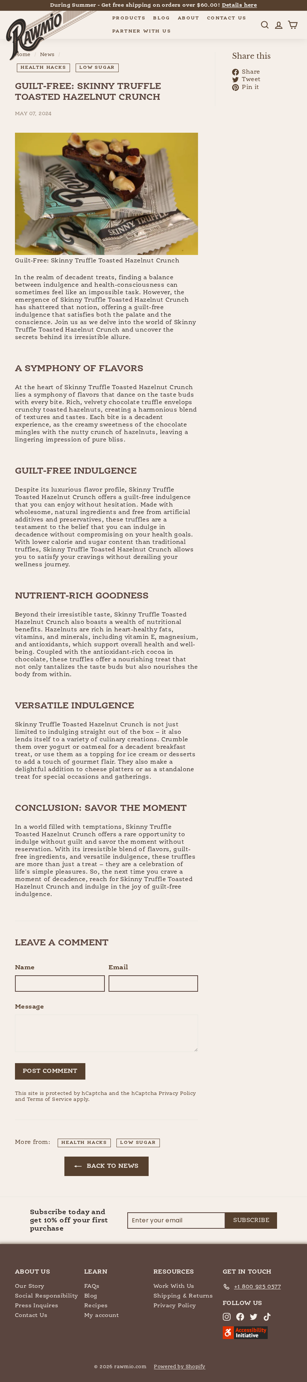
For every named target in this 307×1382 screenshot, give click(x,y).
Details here (239, 5)
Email (118, 967)
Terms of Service (49, 1099)
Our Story (30, 1286)
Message (29, 1007)
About (189, 18)
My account (101, 1315)
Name (25, 967)
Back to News (112, 1166)
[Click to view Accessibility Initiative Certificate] (245, 1337)
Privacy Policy (177, 1093)
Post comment (50, 1071)
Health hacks (43, 67)
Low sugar (97, 67)
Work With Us (174, 1286)
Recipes (96, 1305)
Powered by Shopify (179, 1366)
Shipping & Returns (183, 1296)
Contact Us (227, 18)
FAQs (92, 1286)
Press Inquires (36, 1305)
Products (129, 18)
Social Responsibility (46, 1296)
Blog (161, 18)
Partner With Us (141, 31)
